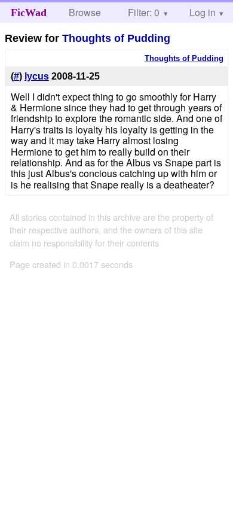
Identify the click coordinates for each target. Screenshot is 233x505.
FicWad (29, 13)
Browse (85, 12)
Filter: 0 (144, 12)
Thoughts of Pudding (116, 38)
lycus (36, 76)
